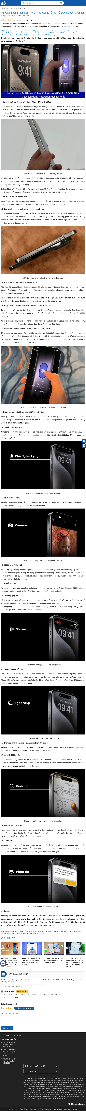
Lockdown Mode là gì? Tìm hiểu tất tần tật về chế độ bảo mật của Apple (31, 961)
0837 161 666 (7, 1056)
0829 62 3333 (7, 1063)
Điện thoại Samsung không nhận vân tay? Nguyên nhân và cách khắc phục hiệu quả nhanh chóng (9, 962)
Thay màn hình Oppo (73, 1096)
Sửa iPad (49, 1088)
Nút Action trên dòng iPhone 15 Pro (16, 931)
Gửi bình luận (7, 1028)
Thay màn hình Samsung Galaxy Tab (55, 1090)
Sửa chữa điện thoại (30, 1078)
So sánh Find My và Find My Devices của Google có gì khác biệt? (53, 960)
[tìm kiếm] (61, 3)
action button (33, 931)
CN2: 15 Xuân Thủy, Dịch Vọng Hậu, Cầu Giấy (9, 1052)
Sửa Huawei (27, 1088)
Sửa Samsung (40, 1086)
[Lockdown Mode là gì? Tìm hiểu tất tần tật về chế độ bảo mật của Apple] (32, 949)
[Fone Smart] (3, 3)
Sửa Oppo (58, 1086)
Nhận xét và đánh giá (9, 1004)
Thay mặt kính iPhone (67, 1082)
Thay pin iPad (49, 1092)
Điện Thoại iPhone (44, 1078)
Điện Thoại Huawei (37, 1080)
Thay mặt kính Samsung (54, 1084)
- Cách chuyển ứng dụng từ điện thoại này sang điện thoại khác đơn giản (29, 35)
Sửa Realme (78, 1086)
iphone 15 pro (20, 933)
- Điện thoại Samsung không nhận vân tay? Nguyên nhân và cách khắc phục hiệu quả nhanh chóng (39, 31)
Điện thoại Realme (69, 1078)
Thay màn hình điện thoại (65, 1080)
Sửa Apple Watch (71, 1088)
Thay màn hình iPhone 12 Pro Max (65, 1092)
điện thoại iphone (50, 931)
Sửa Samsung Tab (59, 1088)
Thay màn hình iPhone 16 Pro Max (38, 1096)
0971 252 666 (7, 1046)
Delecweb (82, 1104)
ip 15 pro (69, 931)
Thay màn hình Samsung (37, 1084)
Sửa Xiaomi (50, 1086)
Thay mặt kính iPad (74, 1090)
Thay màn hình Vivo (58, 1098)
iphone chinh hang (38, 933)
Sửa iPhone (31, 1086)
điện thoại (28, 933)
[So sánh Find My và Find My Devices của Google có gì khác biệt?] (54, 949)
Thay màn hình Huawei (43, 1098)
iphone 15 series (9, 933)
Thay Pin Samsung (69, 1084)
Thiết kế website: (73, 1104)
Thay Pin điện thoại (37, 1082)
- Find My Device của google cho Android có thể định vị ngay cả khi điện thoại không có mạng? (37, 33)
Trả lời (6, 997)
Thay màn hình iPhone (51, 1082)
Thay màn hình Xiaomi (58, 1096)
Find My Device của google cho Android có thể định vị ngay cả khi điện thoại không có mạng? (74, 962)
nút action (41, 931)
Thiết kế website (67, 1086)
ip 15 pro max (61, 931)
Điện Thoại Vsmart (50, 1080)
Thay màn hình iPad (35, 1090)
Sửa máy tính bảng (38, 1088)
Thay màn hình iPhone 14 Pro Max (51, 1094)
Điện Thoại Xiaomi (56, 1078)
